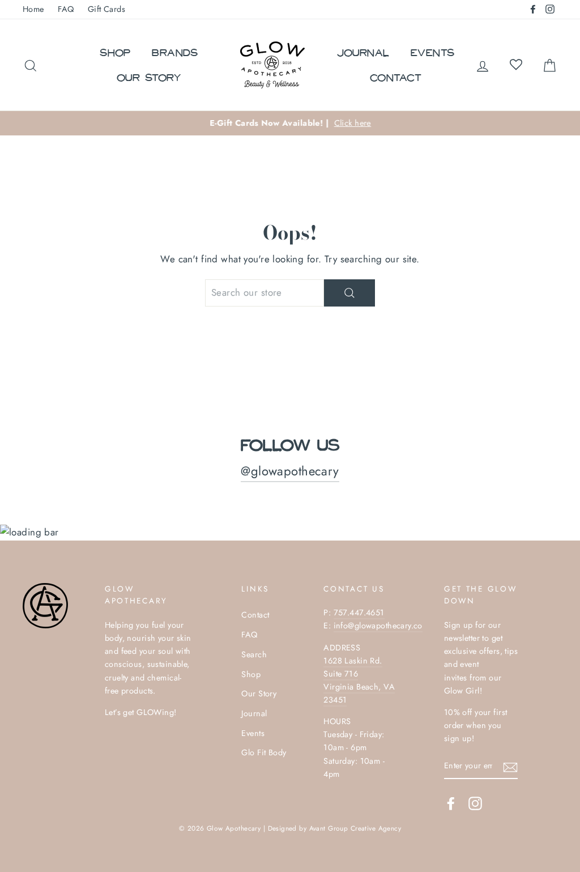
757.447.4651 (359, 612)
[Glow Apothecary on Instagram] (475, 803)
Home (33, 9)
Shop (115, 52)
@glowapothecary (290, 471)
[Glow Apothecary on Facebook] (451, 803)
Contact (395, 77)
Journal (363, 52)
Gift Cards (106, 9)
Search (254, 654)
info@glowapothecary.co (378, 625)
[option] (290, 123)
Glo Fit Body (263, 752)
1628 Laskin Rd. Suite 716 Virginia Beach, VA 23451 (359, 680)
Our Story (149, 77)
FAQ (66, 9)
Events (433, 52)
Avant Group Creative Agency (355, 828)
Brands (175, 52)
